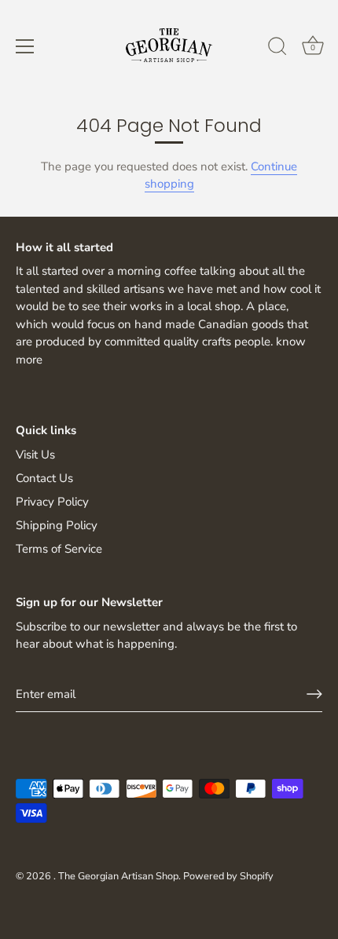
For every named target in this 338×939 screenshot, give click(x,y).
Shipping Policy (56, 525)
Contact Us (44, 478)
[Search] (277, 48)
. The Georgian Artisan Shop (115, 876)
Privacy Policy (52, 502)
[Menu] (25, 46)
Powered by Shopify (228, 876)
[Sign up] (314, 694)
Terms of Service (59, 549)
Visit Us (35, 454)
